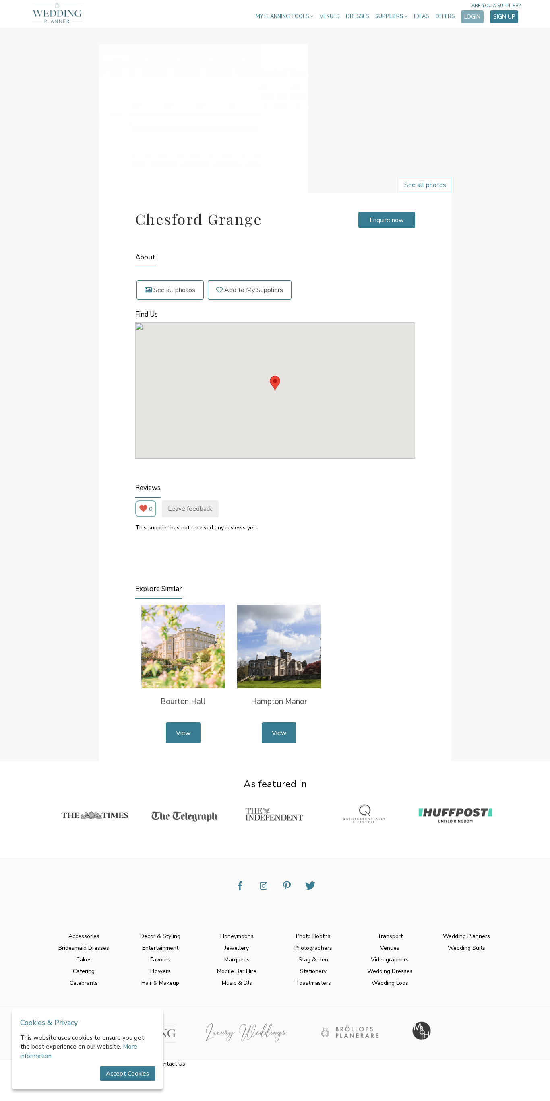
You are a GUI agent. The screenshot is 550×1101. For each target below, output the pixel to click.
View (183, 733)
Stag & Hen (313, 959)
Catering (84, 971)
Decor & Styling (160, 936)
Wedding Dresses (390, 971)
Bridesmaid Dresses (83, 948)
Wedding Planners (466, 936)
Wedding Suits (466, 948)
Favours (160, 959)
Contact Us (171, 1064)
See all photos (173, 290)
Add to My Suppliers (253, 290)
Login (472, 17)
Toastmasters (313, 983)
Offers (445, 16)
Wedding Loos (390, 983)
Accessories (83, 936)
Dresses (357, 16)
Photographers (313, 948)
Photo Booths (313, 936)
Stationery (313, 971)
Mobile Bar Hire (236, 971)
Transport (390, 936)
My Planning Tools (283, 16)
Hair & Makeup (160, 983)
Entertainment (160, 948)
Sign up (504, 17)
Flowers (160, 971)
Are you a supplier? (496, 6)
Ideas (421, 16)
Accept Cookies (127, 1074)
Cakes (84, 959)
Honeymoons (237, 936)
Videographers (390, 959)
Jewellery (237, 948)
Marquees (237, 959)
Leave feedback (190, 508)
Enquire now (387, 220)
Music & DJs (237, 983)
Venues (329, 16)
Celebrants (84, 983)
